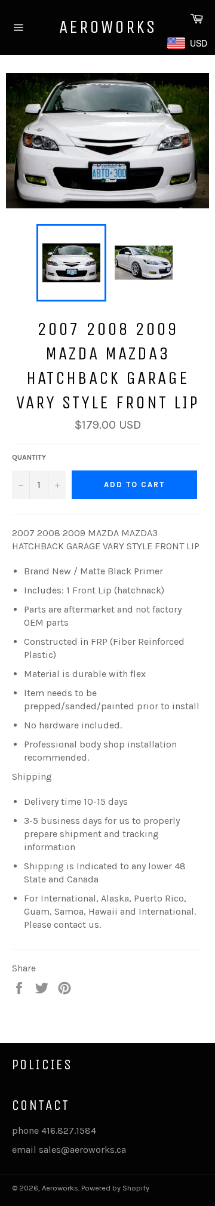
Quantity (29, 457)
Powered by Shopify (115, 1187)
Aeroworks (107, 27)
